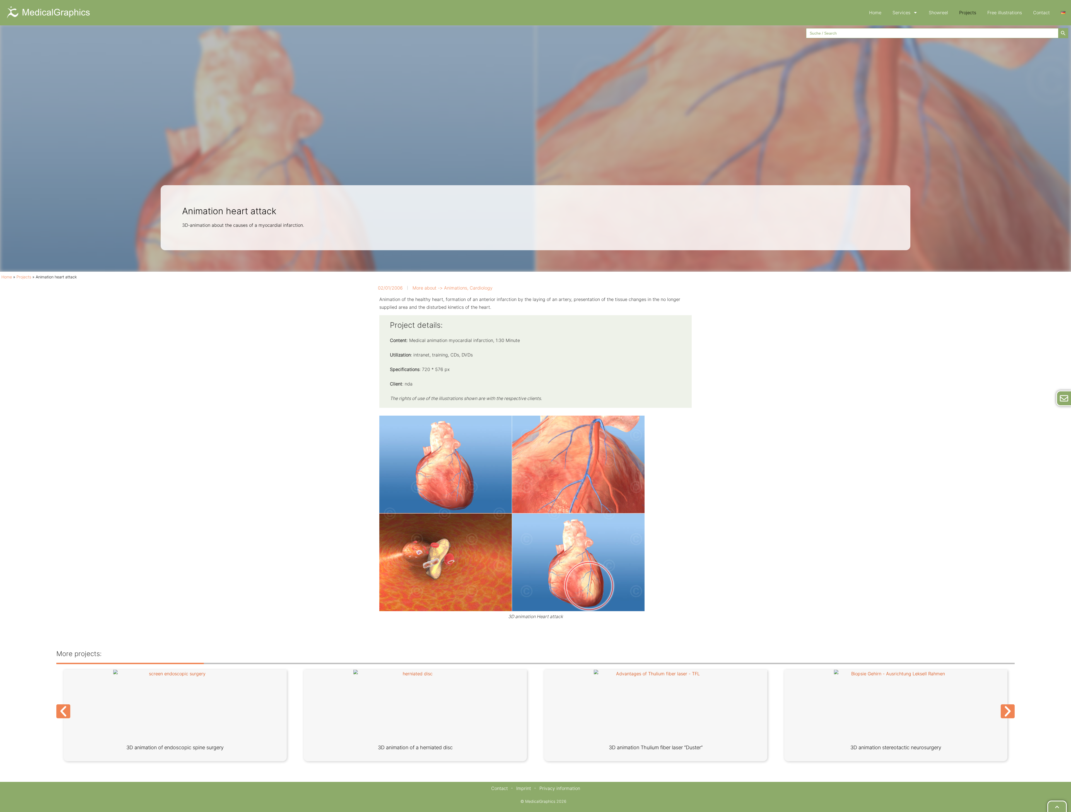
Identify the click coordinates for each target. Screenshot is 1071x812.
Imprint (523, 788)
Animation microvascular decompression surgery (655, 747)
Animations (455, 288)
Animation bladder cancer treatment (415, 747)
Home (875, 12)
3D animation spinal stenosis (175, 747)
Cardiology (481, 288)
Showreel (938, 12)
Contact (1041, 12)
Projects (967, 12)
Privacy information (559, 788)
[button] (63, 711)
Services (901, 12)
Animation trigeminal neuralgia (896, 747)
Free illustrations (1004, 12)
